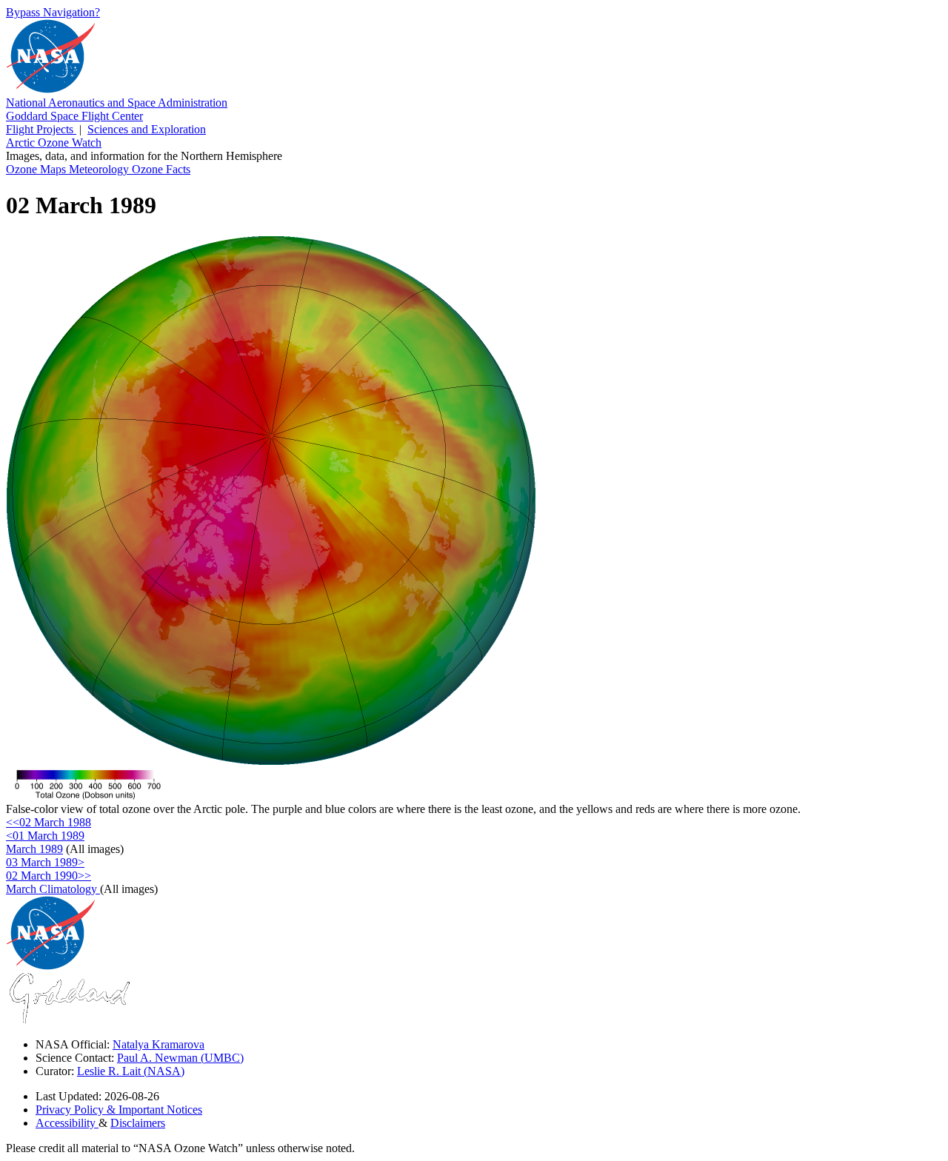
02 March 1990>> (48, 875)
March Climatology (53, 889)
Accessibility (67, 1123)
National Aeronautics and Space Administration (116, 102)
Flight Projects (41, 129)
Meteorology (100, 169)
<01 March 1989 (45, 835)
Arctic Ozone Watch (53, 142)
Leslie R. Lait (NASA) (130, 1071)
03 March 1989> (45, 862)
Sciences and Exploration (146, 129)
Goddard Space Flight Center (74, 116)
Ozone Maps (37, 169)
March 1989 (34, 849)
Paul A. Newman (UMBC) (180, 1057)
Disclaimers (137, 1123)
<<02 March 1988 (48, 822)
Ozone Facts (161, 169)
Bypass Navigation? (53, 12)
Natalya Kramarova (158, 1044)
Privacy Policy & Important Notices (119, 1109)
